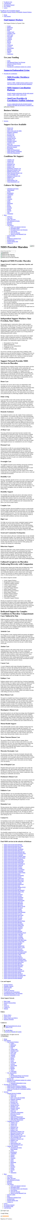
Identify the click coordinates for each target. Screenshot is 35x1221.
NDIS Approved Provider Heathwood (14, 884)
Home (5, 15)
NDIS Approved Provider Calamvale (13, 865)
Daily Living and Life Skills (14, 131)
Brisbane (9, 29)
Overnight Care (11, 136)
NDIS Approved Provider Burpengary (14, 950)
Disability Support (12, 141)
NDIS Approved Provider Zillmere (13, 919)
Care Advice (10, 225)
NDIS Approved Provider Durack (12, 877)
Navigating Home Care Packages (19, 229)
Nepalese (9, 207)
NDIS (8, 61)
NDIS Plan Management (13, 153)
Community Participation (13, 145)
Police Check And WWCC (11, 1018)
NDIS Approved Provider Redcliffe (13, 969)
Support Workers (8, 984)
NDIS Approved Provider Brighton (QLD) (15, 932)
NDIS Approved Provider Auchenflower (14, 863)
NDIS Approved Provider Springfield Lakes (15, 960)
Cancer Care (10, 162)
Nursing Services (11, 138)
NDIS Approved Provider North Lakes (14, 891)
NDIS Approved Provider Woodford (13, 974)
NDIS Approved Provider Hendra (12, 944)
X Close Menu (4, 1036)
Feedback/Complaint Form (14, 238)
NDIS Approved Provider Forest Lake (14, 881)
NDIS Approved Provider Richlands (13, 894)
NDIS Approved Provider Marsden (13, 922)
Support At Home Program (14, 64)
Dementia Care (11, 164)
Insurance (9, 222)
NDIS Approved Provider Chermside (13, 855)
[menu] (32, 246)
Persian (9, 209)
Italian (8, 205)
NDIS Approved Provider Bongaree (13, 949)
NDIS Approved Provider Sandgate (13, 910)
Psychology (10, 148)
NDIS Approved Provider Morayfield (13, 965)
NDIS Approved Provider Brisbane (13, 844)
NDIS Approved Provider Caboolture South (15, 952)
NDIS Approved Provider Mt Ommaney (14, 890)
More (5, 215)
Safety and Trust (11, 219)
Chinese (9, 196)
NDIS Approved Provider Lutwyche (13, 902)
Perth (8, 30)
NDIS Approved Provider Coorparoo (13, 859)
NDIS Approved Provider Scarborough (14, 971)
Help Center (7, 1001)
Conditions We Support (13, 1121)
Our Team (9, 218)
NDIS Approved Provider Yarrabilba (13, 927)
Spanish (9, 210)
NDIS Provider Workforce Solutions (16, 1086)
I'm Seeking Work (8, 1206)
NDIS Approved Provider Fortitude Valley (15, 856)
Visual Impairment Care (13, 181)
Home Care (10, 128)
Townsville (10, 45)
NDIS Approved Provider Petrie (12, 968)
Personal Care (10, 135)
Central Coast (10, 32)
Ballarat (9, 49)
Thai (8, 212)
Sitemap (6, 1008)
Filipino (9, 197)
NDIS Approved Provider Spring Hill (13, 862)
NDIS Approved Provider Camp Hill (13, 934)
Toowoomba (10, 48)
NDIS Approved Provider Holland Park (14, 946)
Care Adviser (13, 231)
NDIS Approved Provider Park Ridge (13, 924)
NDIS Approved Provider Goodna (13, 883)
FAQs (5, 1004)
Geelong (9, 46)
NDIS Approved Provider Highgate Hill (14, 852)
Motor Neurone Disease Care (14, 173)
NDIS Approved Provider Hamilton (13, 943)
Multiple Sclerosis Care (13, 171)
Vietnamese (10, 213)
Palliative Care (11, 177)
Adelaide (9, 37)
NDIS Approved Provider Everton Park (14, 941)
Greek (8, 200)
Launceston (10, 54)
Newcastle (10, 36)
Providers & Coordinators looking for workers (19, 66)
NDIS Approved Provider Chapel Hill (13, 938)
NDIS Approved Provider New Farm (13, 846)
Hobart (9, 40)
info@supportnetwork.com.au (13, 1026)
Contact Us (10, 243)
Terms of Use (7, 1016)
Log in (5, 8)
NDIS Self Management (13, 150)
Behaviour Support (12, 147)
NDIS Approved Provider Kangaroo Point (15, 853)
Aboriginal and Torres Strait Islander (12, 189)
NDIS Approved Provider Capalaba (13, 868)
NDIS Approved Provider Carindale (13, 935)
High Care (10, 144)
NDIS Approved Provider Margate (13, 963)
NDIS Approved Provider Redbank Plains (15, 959)
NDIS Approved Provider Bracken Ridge (14, 858)
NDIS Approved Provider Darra (12, 874)
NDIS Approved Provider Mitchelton (13, 903)
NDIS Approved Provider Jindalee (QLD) (15, 887)
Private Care (10, 65)
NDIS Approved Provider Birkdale (13, 978)
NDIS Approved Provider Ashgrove (13, 928)
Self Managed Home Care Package (16, 62)
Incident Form (10, 240)
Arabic (9, 191)
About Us (9, 216)
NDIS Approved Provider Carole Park (14, 878)
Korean (9, 206)
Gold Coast (10, 35)
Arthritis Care (10, 159)
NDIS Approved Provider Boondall (13, 931)
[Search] (5, 253)
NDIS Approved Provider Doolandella (14, 875)
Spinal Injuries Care (12, 180)
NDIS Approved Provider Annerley (13, 866)
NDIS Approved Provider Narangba (13, 966)
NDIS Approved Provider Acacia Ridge (14, 869)
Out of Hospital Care (12, 174)
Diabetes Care (10, 165)
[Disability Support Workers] (8, 12)
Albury (9, 52)
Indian (8, 202)
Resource (9, 224)
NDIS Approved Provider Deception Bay (14, 953)
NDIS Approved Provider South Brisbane (14, 912)
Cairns (8, 43)
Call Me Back (7, 3)
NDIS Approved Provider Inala (12, 885)
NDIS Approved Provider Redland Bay (14, 860)
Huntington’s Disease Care (14, 168)
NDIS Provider (8, 987)
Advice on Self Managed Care (18, 234)
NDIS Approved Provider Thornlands (13, 849)
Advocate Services (15, 232)
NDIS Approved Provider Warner (12, 972)
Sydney (9, 26)
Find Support (7, 16)
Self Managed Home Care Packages (13, 993)
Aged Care (10, 129)
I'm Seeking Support (9, 5)
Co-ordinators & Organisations (12, 992)
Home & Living (11, 1081)
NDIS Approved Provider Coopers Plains (14, 872)
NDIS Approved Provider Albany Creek (14, 947)
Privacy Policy (7, 1015)
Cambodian (10, 194)
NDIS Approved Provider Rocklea (13, 896)
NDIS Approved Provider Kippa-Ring (14, 962)
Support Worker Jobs (12, 241)
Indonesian (10, 203)
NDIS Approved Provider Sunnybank (13, 915)
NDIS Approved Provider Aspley (12, 929)
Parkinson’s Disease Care (13, 176)
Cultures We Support (12, 1146)
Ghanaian (9, 199)
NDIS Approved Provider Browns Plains (14, 921)
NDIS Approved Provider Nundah (13, 909)
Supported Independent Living (16, 70)
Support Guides (11, 235)
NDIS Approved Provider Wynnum (13, 918)
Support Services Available (14, 1093)
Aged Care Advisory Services (18, 227)
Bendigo (9, 51)
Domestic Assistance (12, 132)
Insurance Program (9, 1019)
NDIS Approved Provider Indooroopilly (14, 900)
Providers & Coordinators (10, 73)
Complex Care (11, 142)
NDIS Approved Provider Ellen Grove (14, 880)
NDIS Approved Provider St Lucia (13, 913)
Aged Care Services (9, 990)
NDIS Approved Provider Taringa (12, 847)
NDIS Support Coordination (14, 151)
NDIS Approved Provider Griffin (12, 954)
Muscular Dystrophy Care (14, 170)
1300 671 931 (8, 1027)
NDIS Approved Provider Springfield (13, 897)
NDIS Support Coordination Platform (16, 1087)
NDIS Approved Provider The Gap (13, 916)
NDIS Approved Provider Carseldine (13, 937)
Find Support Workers (13, 20)
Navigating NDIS (15, 228)
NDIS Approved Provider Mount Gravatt (14, 906)
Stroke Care (10, 179)
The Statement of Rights (13, 221)
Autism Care (10, 161)
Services (6, 121)
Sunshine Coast (11, 33)
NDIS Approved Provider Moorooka (13, 905)
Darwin (9, 42)
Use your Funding (12, 1072)
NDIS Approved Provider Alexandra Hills (15, 975)
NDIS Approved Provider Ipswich (13, 956)
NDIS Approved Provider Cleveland (13, 976)
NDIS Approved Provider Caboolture (13, 871)
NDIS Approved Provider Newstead (13, 907)
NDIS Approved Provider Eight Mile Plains (15, 940)
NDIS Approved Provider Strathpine (13, 899)
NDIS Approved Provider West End (13, 850)
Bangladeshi (10, 193)
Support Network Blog (10, 1002)
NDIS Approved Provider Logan (12, 888)
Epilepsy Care (10, 167)
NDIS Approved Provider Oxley (12, 893)
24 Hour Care (10, 133)
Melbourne (10, 27)
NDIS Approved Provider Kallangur (13, 957)
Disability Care (11, 139)
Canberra (9, 39)
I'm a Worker (7, 6)
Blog (8, 237)
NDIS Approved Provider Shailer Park (14, 925)
